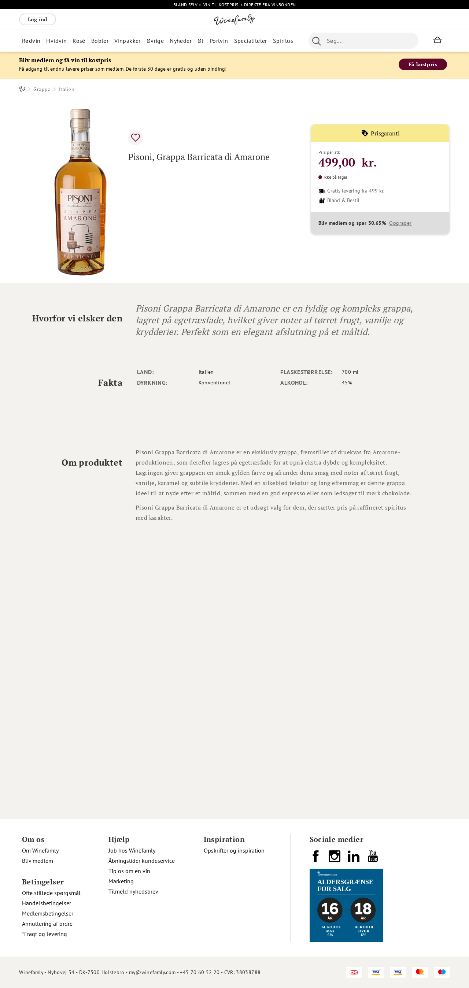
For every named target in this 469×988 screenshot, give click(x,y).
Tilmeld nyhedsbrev (133, 891)
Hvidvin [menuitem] (56, 40)
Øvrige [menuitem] (155, 40)
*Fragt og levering (44, 933)
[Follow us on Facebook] (316, 859)
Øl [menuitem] (200, 40)
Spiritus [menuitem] (283, 40)
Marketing (121, 881)
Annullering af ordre (47, 923)
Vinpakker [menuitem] (127, 40)
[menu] (157, 41)
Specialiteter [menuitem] (250, 40)
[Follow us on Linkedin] (354, 859)
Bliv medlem (37, 860)
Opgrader (400, 223)
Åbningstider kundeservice (141, 860)
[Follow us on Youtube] (373, 859)
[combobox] (363, 41)
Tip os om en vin (129, 871)
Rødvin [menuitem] (31, 40)
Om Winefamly (40, 850)
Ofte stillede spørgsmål (51, 892)
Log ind (37, 19)
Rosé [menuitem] (79, 40)
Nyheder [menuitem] (181, 40)
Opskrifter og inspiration (234, 850)
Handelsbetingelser (46, 903)
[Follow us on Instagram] (335, 859)
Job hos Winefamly (131, 850)
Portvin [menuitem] (219, 40)
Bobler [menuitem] (99, 40)
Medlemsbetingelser (47, 913)
